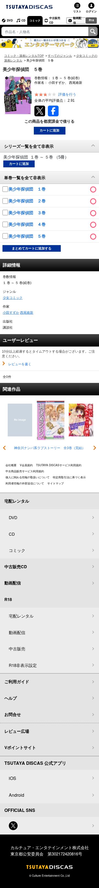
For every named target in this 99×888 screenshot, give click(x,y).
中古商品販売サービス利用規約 (25, 471)
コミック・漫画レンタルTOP (24, 55)
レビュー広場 (16, 731)
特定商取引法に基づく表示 (69, 477)
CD (23, 20)
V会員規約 (26, 465)
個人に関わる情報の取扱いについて (28, 477)
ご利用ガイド (16, 681)
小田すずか (11, 313)
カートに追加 (49, 130)
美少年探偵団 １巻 (28, 189)
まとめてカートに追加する (31, 248)
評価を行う (67, 94)
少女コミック (13, 298)
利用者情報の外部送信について (25, 483)
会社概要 (11, 465)
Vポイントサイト (20, 747)
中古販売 (17, 648)
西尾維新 (26, 313)
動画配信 (77, 20)
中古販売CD (54, 20)
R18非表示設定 (23, 665)
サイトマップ (55, 483)
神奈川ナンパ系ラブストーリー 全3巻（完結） (49, 448)
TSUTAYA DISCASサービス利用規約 (58, 465)
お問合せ (12, 714)
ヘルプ (10, 698)
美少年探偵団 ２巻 (28, 200)
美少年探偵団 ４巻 (28, 224)
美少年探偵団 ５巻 (28, 236)
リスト (77, 11)
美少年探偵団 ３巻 (28, 212)
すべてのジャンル (60, 55)
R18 (91, 20)
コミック (34, 20)
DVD (10, 20)
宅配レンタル (21, 616)
